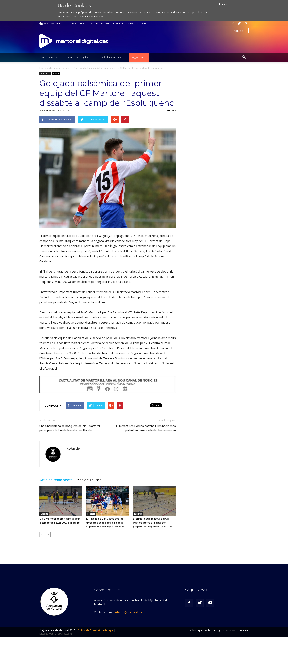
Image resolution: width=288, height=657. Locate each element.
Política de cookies (92, 16)
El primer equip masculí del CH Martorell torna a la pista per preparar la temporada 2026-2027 (152, 522)
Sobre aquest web (100, 23)
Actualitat (48, 57)
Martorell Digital (78, 57)
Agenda (137, 57)
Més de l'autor (88, 480)
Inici (41, 68)
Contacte (141, 23)
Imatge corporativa (123, 23)
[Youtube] (246, 23)
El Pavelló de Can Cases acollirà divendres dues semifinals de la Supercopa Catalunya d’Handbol (105, 522)
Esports (56, 73)
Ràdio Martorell (112, 57)
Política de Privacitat (89, 630)
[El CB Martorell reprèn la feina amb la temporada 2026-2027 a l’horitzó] (60, 501)
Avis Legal (107, 630)
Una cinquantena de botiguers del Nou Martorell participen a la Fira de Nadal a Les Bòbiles (69, 428)
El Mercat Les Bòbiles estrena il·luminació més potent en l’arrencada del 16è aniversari (146, 428)
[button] (244, 57)
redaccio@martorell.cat (128, 612)
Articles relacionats (55, 480)
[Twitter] (239, 23)
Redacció (49, 110)
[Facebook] (233, 23)
